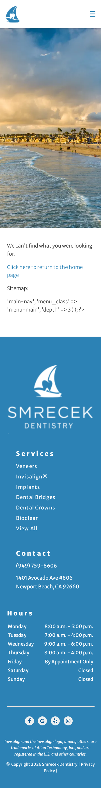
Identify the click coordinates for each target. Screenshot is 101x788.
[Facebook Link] (29, 720)
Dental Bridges (36, 497)
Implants (28, 487)
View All (26, 528)
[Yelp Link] (55, 720)
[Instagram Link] (68, 720)
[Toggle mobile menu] (92, 14)
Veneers (26, 466)
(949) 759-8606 (36, 565)
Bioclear (27, 518)
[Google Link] (42, 720)
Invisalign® (32, 476)
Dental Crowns (35, 507)
